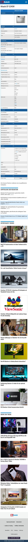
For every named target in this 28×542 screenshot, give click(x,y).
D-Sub (17, 151)
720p (15, 103)
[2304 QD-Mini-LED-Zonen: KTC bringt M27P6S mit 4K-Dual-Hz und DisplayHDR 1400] (14, 425)
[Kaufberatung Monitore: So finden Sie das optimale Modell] (14, 373)
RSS (12, 530)
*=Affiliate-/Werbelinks (19, 525)
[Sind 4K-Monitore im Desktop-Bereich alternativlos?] (14, 351)
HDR (9, 143)
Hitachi (16, 28)
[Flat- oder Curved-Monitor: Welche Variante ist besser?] (14, 258)
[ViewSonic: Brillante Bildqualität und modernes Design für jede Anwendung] (14, 303)
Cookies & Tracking (9, 525)
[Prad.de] (5, 2)
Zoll (16, 83)
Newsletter (7, 530)
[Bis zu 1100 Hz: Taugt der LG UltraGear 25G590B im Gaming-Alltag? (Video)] (14, 449)
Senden (21, 178)
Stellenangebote (14, 534)
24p (1, 107)
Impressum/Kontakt (11, 521)
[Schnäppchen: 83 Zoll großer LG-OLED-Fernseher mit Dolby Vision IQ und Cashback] (14, 496)
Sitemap (16, 530)
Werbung (21, 530)
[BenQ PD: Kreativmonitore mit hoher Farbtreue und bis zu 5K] (14, 234)
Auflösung (3, 59)
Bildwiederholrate (4, 70)
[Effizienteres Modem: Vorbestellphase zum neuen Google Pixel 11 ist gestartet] (14, 473)
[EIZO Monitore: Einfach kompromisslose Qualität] (14, 397)
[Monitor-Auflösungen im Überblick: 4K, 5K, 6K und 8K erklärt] (14, 327)
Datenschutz (19, 521)
